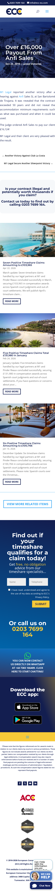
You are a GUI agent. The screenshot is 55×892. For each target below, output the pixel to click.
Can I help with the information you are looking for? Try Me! (41, 865)
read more (11, 301)
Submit (40, 604)
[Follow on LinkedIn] (35, 783)
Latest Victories (32, 64)
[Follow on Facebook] (20, 783)
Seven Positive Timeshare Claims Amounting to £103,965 (23, 264)
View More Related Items (27, 504)
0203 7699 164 (33, 204)
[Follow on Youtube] (30, 783)
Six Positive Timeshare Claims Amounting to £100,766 (21, 444)
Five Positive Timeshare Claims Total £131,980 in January (26, 354)
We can (45, 876)
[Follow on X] (25, 783)
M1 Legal (5, 92)
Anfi (21, 96)
